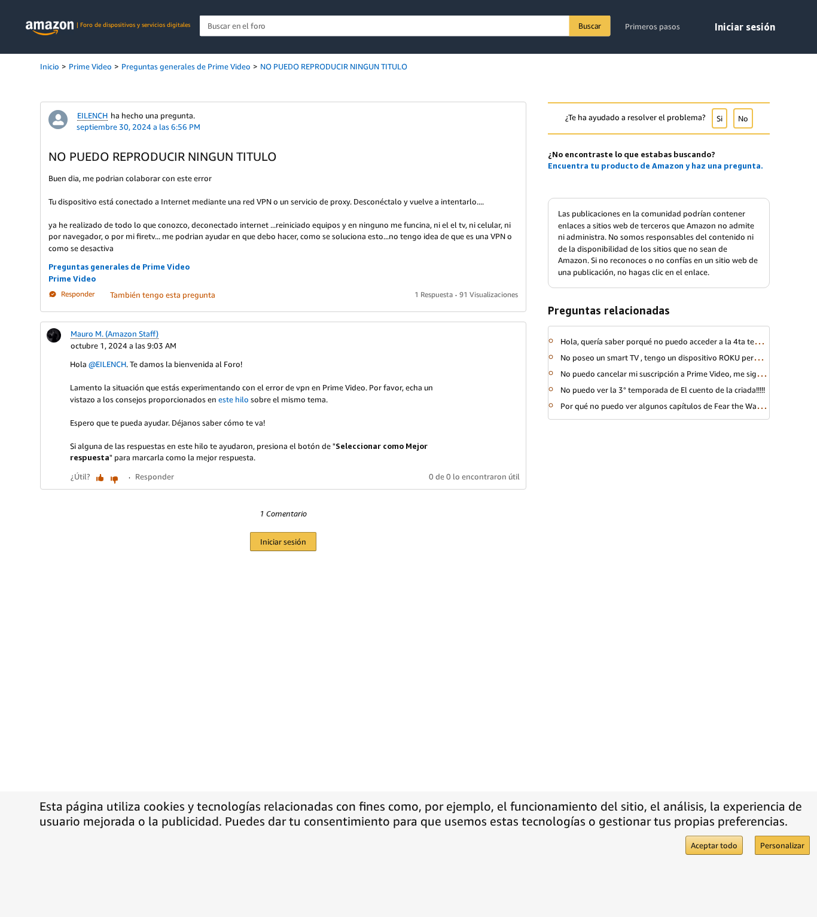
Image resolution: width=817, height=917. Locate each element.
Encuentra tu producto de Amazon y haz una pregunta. (655, 165)
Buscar (589, 25)
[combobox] (405, 26)
